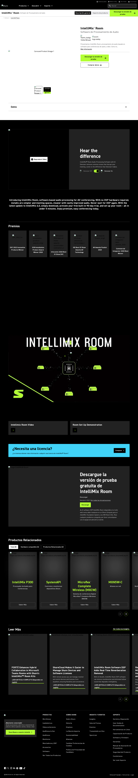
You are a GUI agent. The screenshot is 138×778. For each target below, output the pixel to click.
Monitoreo (46, 739)
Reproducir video (40, 159)
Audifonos (46, 735)
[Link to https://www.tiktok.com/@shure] (24, 768)
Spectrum (93, 735)
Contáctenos (117, 756)
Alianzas (69, 739)
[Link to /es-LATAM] (8, 6)
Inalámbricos (47, 723)
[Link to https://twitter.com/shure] (8, 768)
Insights (92, 719)
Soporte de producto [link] (100, 13)
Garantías (116, 742)
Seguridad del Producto (122, 752)
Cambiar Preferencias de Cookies (75, 744)
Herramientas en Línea (121, 730)
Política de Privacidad (115, 775)
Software (46, 751)
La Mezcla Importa (73, 731)
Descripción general (82, 13)
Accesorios (47, 747)
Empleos (69, 727)
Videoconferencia (49, 727)
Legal (132, 775)
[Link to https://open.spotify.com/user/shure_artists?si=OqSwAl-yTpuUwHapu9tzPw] (17, 768)
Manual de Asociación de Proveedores (123, 747)
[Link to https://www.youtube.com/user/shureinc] (20, 768)
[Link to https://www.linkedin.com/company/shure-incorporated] (14, 768)
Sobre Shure (70, 719)
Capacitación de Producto (122, 734)
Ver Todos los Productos (52, 755)
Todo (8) (13, 547)
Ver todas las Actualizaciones (101, 500)
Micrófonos (47, 719)
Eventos (92, 727)
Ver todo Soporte (119, 760)
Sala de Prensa (95, 723)
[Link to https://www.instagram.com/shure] (11, 768)
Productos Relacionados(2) (53, 547)
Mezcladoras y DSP (50, 743)
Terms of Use (125, 775)
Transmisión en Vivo (97, 731)
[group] (38, 90)
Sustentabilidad (72, 735)
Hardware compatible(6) (30, 547)
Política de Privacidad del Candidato (75, 751)
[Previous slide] (120, 614)
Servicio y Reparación (121, 719)
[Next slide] (126, 614)
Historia (69, 723)
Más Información (86, 49)
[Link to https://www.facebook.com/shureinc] (5, 768)
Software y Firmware (121, 738)
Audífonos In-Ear (49, 731)
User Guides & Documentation (118, 724)
